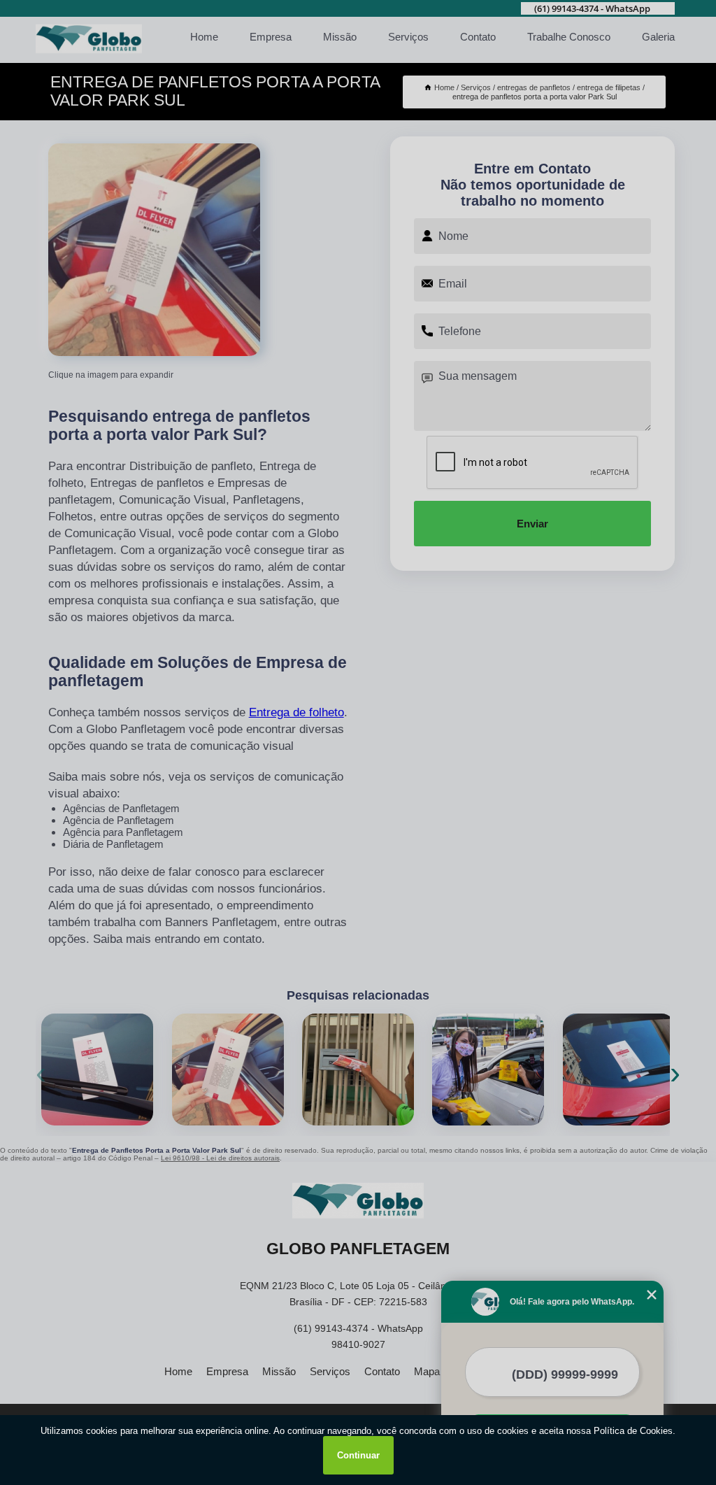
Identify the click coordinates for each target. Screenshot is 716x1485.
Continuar (358, 1455)
